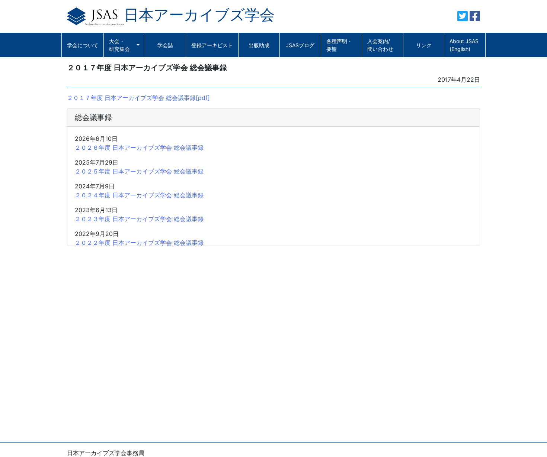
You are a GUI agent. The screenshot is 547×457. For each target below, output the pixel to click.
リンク (424, 45)
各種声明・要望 (339, 45)
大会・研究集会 (119, 45)
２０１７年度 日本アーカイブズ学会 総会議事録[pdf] (138, 97)
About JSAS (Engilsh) (464, 45)
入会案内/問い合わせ (380, 45)
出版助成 (259, 45)
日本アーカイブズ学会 (199, 15)
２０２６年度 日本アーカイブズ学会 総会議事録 (139, 147)
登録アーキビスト (212, 45)
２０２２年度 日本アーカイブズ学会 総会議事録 (139, 242)
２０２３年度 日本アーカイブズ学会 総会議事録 (139, 219)
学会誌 (165, 45)
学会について (82, 45)
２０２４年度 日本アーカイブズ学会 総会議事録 (139, 195)
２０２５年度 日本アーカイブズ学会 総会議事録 (139, 171)
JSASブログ (300, 45)
